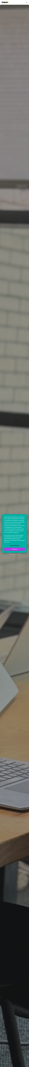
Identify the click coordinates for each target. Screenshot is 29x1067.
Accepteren (14, 549)
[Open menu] (26, 2)
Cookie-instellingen (14, 545)
